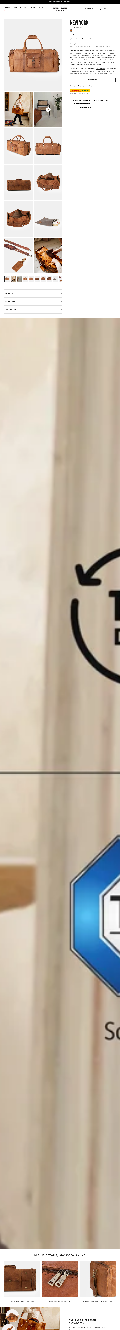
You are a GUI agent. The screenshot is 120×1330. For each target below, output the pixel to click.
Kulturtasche (100, 69)
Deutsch (110, 9)
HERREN (17, 7)
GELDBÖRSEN (29, 7)
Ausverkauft (92, 79)
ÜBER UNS (89, 9)
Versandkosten (83, 46)
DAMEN (7, 7)
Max (81, 71)
